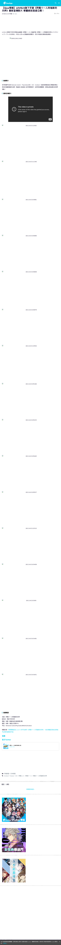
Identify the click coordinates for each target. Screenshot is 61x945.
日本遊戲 (12, 773)
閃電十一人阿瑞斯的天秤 (40, 776)
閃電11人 (21, 776)
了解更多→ (5, 943)
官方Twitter (6, 740)
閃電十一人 (28, 776)
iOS (16, 776)
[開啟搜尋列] (55, 3)
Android (6, 776)
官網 (3, 736)
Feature (12, 776)
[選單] (59, 3)
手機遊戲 (6, 773)
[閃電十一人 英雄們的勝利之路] (30, 746)
